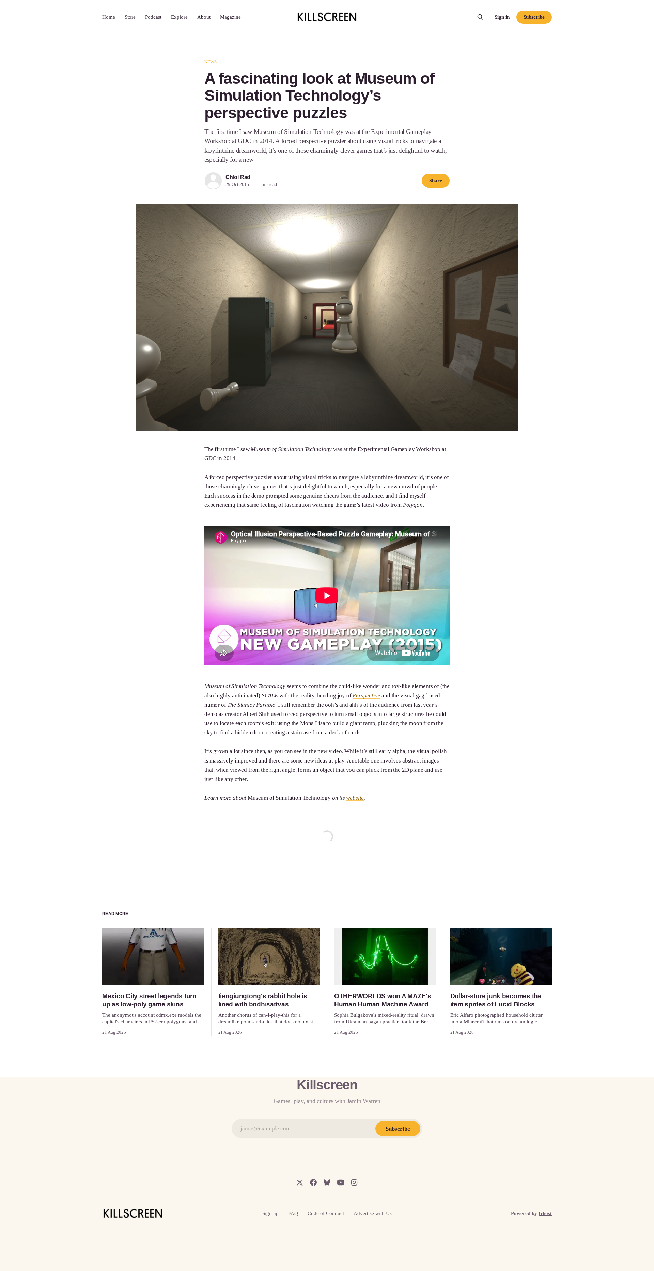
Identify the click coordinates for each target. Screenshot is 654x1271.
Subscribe (534, 17)
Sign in (502, 17)
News (210, 61)
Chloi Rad (237, 177)
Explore (179, 17)
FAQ (293, 1213)
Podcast (153, 17)
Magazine (230, 17)
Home (108, 17)
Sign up (270, 1213)
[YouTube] (340, 1182)
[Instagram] (354, 1182)
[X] (299, 1182)
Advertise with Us (373, 1213)
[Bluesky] (327, 1182)
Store (130, 17)
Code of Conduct (326, 1213)
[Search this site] (480, 17)
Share (435, 180)
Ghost (545, 1213)
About (204, 17)
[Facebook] (313, 1182)
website (355, 798)
